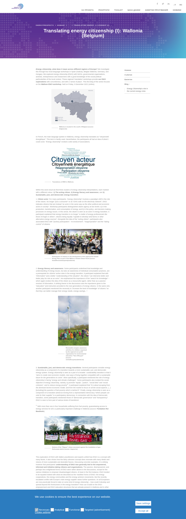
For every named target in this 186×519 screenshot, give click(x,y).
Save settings (143, 503)
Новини (177, 10)
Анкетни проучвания (156, 10)
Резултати (103, 10)
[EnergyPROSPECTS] (14, 6)
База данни (134, 10)
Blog (126, 84)
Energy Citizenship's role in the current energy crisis (137, 90)
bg (181, 5)
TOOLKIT (118, 10)
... (69, 25)
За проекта (87, 10)
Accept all (143, 511)
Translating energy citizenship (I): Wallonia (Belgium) (102, 25)
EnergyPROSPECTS (45, 25)
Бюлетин (128, 79)
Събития (128, 75)
